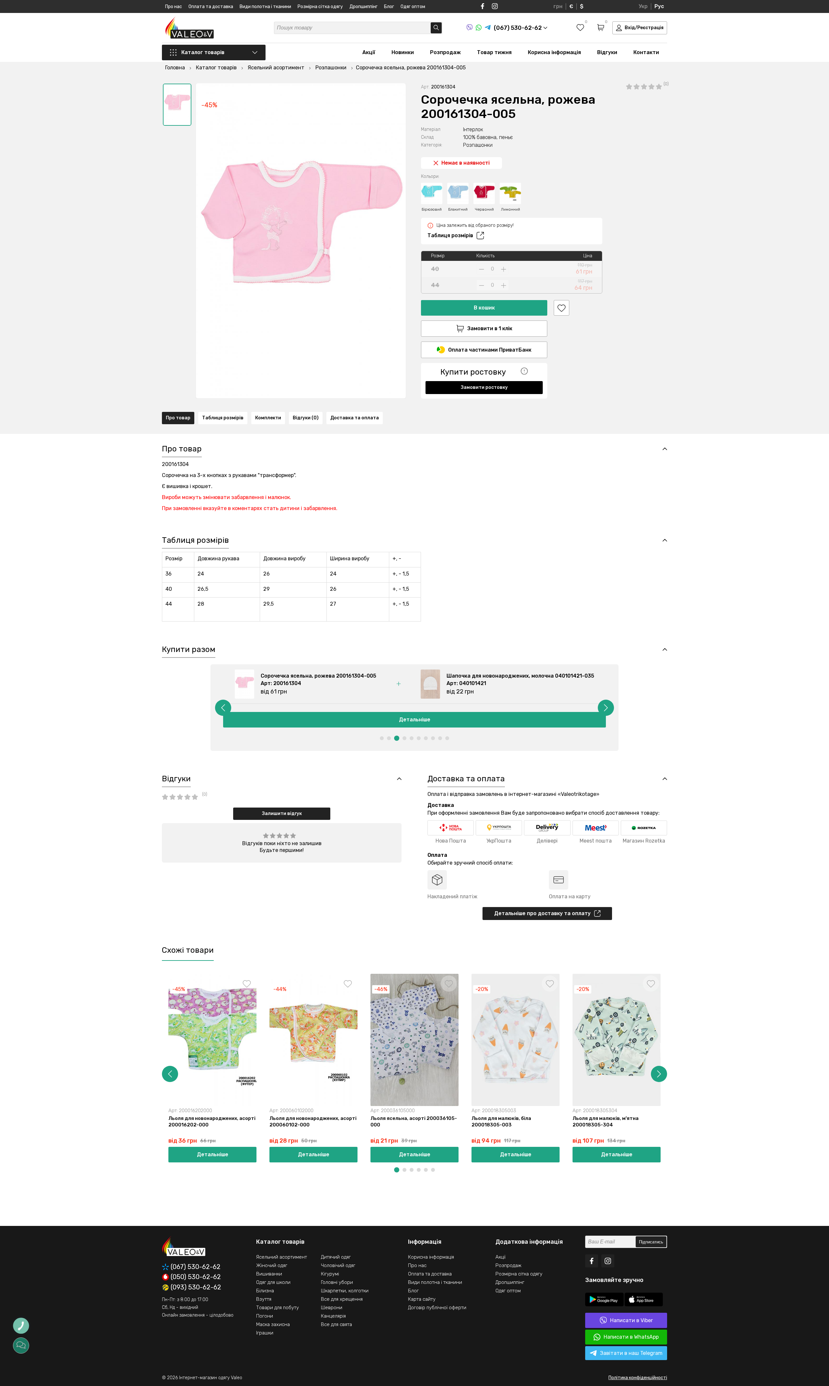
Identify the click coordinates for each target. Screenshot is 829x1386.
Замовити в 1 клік (489, 328)
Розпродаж (445, 52)
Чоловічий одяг (338, 1265)
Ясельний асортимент (281, 1257)
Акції (368, 52)
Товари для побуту (277, 1307)
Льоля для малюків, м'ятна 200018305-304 (606, 1121)
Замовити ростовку (484, 387)
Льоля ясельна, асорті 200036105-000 (413, 1121)
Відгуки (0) (306, 418)
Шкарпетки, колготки (345, 1291)
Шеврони (331, 1307)
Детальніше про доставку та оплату (542, 913)
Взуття (263, 1299)
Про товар (178, 418)
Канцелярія (333, 1316)
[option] (177, 104)
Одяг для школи (273, 1282)
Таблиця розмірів (450, 235)
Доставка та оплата (354, 418)
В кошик (484, 308)
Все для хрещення (342, 1299)
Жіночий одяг (271, 1265)
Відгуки (607, 52)
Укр (643, 6)
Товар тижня (494, 52)
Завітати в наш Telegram (631, 1353)
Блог (389, 6)
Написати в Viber (631, 1320)
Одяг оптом (413, 6)
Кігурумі (330, 1274)
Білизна (265, 1291)
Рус (659, 6)
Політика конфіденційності (637, 1377)
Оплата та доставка (210, 6)
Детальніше (414, 719)
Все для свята (336, 1324)
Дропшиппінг (363, 6)
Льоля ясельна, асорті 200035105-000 (717, 1121)
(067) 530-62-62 (196, 1267)
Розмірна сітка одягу (320, 6)
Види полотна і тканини (265, 6)
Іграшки (264, 1333)
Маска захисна (273, 1324)
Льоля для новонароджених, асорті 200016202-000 (212, 1121)
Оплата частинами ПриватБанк (489, 350)
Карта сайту (422, 1299)
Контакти (646, 52)
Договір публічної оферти (437, 1307)
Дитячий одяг (336, 1257)
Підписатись (651, 1242)
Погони (264, 1316)
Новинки (403, 52)
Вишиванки (269, 1274)
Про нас (173, 6)
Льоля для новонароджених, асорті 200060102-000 (313, 1121)
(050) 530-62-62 (196, 1277)
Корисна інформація (554, 52)
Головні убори (337, 1282)
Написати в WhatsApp (631, 1337)
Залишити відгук (282, 813)
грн (557, 6)
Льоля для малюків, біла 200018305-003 (501, 1121)
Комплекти (268, 418)
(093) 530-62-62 (196, 1287)
